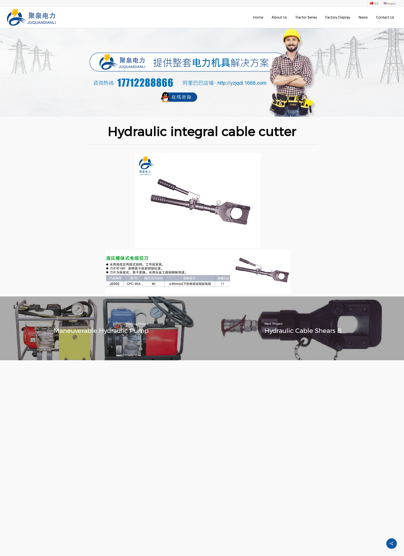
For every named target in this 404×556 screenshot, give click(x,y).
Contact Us (385, 17)
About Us (279, 17)
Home (258, 17)
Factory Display (337, 17)
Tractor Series (306, 17)
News (363, 17)
